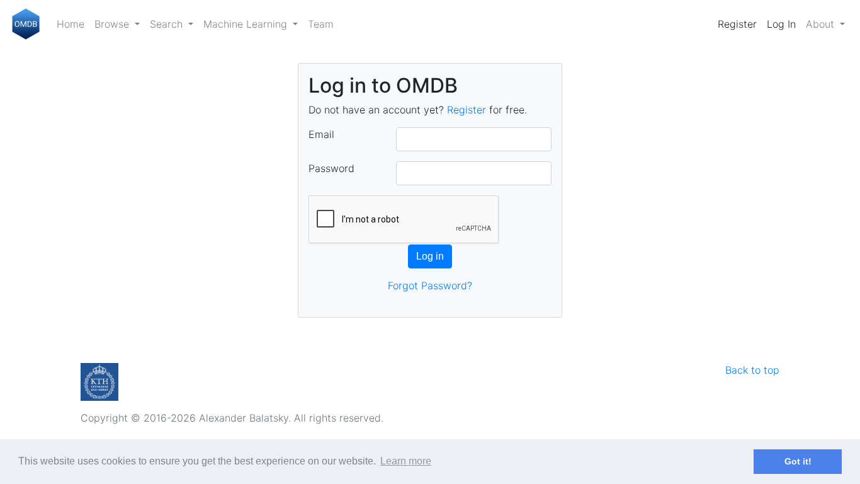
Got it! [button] (798, 461)
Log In (781, 24)
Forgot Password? (430, 285)
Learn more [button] (405, 461)
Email (321, 134)
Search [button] (168, 24)
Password (331, 168)
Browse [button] (113, 24)
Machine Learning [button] (246, 24)
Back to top (752, 370)
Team (321, 24)
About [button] (821, 24)
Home (70, 24)
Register (737, 24)
